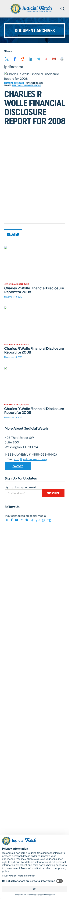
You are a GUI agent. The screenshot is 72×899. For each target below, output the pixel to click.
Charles (21, 85)
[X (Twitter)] (7, 520)
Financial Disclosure (14, 83)
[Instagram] (22, 520)
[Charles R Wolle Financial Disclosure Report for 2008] (34, 263)
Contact (18, 466)
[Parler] (38, 520)
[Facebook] (12, 520)
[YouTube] (17, 520)
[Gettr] (32, 520)
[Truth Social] (49, 520)
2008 (14, 85)
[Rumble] (44, 520)
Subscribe (53, 493)
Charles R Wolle (33, 85)
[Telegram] (27, 520)
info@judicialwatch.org (30, 459)
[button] (6, 9)
